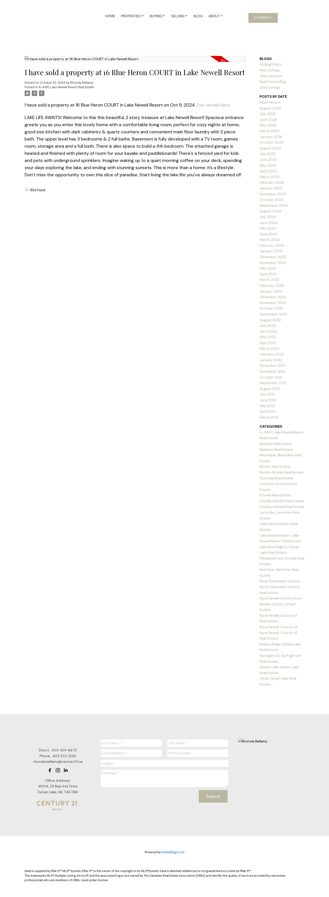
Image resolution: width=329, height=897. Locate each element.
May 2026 (268, 125)
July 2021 (267, 394)
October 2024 (272, 199)
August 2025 (270, 148)
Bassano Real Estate (276, 449)
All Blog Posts (271, 64)
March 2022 (269, 348)
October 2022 (271, 308)
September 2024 (274, 205)
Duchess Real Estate (276, 478)
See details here (213, 105)
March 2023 (269, 279)
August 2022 (270, 320)
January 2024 (271, 251)
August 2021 (270, 388)
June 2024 (268, 222)
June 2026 (268, 119)
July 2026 (268, 113)
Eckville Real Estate (275, 495)
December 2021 (272, 365)
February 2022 (272, 354)
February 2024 (272, 245)
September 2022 (273, 314)
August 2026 (270, 108)
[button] (263, 18)
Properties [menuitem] (131, 16)
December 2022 (273, 297)
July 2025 (268, 153)
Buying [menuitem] (156, 16)
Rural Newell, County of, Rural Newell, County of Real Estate (279, 633)
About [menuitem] (214, 16)
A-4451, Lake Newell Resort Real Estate (66, 87)
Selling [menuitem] (177, 16)
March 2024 (270, 239)
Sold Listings (270, 87)
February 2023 (272, 285)
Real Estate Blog (273, 81)
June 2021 (268, 400)
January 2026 (271, 136)
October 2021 (271, 377)
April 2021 (268, 411)
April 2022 (268, 342)
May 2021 (267, 406)
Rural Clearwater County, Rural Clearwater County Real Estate (280, 587)
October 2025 (271, 142)
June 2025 (268, 159)
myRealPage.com (172, 852)
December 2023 (273, 257)
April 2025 (268, 171)
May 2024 (268, 228)
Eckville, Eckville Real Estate (282, 501)
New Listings (270, 70)
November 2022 (273, 302)
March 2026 (270, 131)
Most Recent (270, 102)
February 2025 (272, 182)
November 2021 (272, 371)
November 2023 (273, 262)
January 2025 (271, 188)
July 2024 (268, 217)
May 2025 (268, 165)
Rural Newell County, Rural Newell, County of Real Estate (280, 604)
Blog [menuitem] (198, 16)
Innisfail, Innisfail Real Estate (282, 506)
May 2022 (268, 337)
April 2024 (268, 234)
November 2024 (273, 194)
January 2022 (271, 360)
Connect (263, 18)
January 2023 (271, 291)
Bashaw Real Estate (276, 443)
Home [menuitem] (110, 16)
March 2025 (270, 176)
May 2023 (268, 268)
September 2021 (273, 382)
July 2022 (268, 325)
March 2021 (269, 417)
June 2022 (268, 331)
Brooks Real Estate (275, 466)
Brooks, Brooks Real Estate (281, 472)
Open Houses (271, 76)
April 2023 (268, 274)
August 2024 (270, 211)
